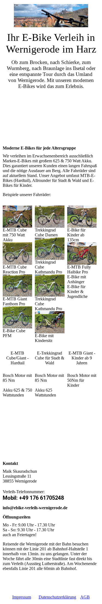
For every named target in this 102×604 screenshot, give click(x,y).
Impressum (21, 597)
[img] (51, 15)
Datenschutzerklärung (57, 597)
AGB (85, 597)
